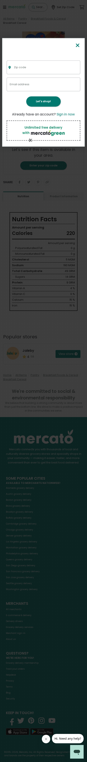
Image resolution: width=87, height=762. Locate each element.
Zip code (20, 67)
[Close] (77, 45)
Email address (19, 84)
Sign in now (66, 114)
